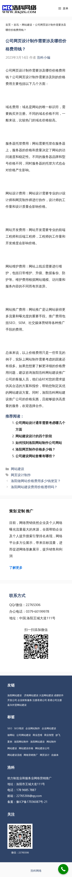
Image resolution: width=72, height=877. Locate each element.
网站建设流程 (14, 755)
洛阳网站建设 (14, 695)
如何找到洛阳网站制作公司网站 (39, 442)
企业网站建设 (49, 728)
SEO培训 (19, 728)
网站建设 (17, 469)
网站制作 (51, 741)
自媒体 (55, 755)
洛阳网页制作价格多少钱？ (35, 449)
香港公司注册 (54, 700)
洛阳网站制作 (21, 741)
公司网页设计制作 (25, 77)
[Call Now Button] (63, 869)
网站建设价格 (26, 748)
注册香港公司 (39, 700)
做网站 (11, 735)
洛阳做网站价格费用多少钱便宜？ (36, 481)
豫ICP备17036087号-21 (31, 802)
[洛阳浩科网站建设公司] (19, 8)
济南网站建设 (31, 695)
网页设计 (44, 755)
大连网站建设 (46, 695)
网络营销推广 (31, 755)
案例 (9, 741)
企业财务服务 (25, 700)
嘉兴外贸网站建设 (17, 705)
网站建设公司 (42, 748)
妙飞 (58, 735)
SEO (9, 728)
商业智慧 (49, 735)
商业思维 (37, 735)
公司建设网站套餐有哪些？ (35, 456)
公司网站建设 (23, 735)
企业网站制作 (32, 728)
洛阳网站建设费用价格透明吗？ (34, 487)
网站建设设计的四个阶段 (34, 436)
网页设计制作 (21, 475)
